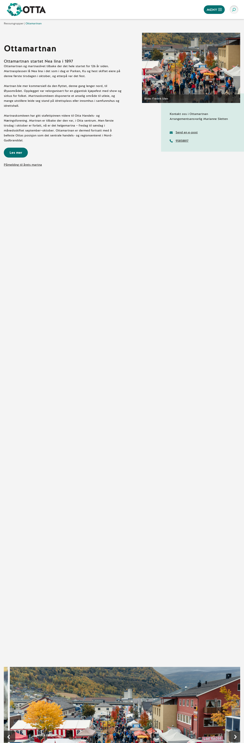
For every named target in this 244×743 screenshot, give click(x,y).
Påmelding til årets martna (23, 165)
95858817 (182, 141)
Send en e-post (187, 132)
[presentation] (9, 736)
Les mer (16, 152)
